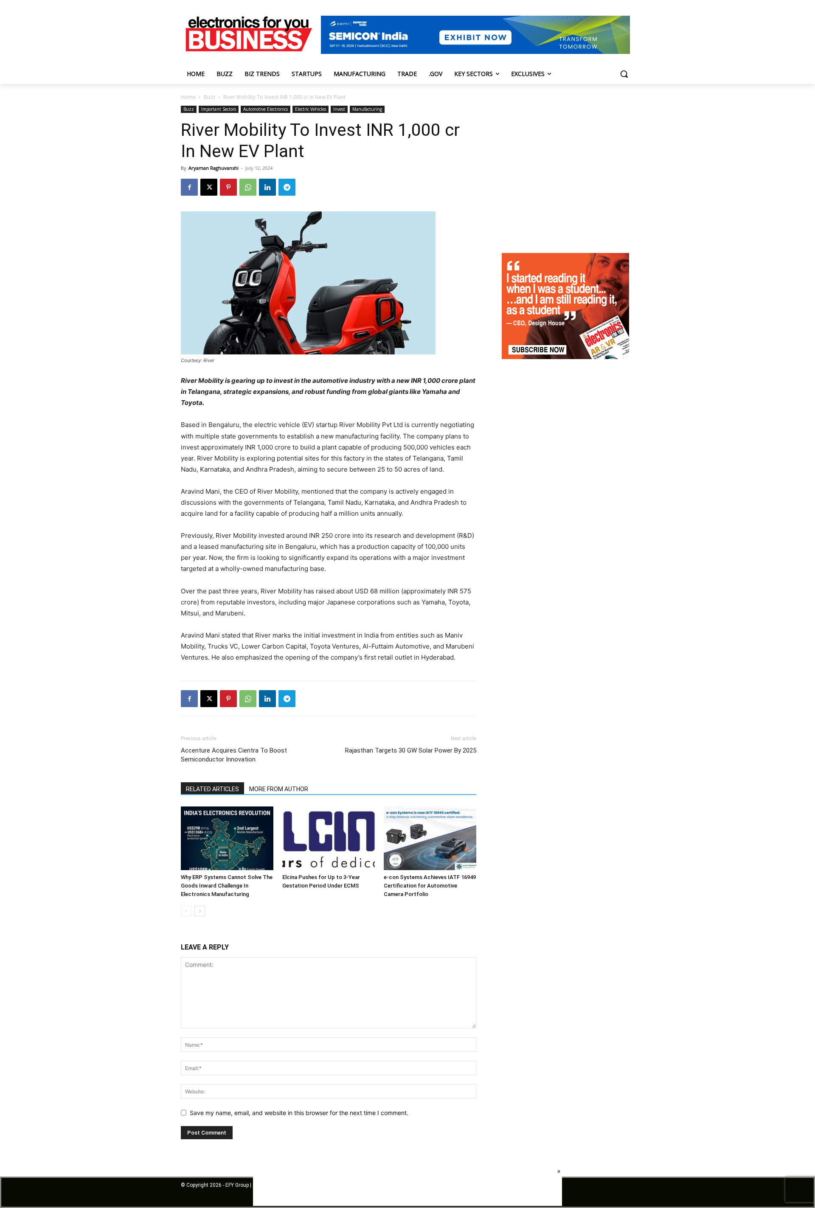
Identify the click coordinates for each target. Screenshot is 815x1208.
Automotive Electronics (265, 109)
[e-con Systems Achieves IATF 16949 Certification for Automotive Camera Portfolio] (430, 838)
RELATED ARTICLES (212, 789)
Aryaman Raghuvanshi (213, 168)
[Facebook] (189, 187)
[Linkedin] (267, 187)
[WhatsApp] (247, 187)
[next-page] (199, 911)
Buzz (209, 97)
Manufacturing (367, 109)
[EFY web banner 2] (475, 51)
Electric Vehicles (310, 109)
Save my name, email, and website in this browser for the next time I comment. (299, 1112)
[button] (624, 74)
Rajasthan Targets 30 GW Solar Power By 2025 (410, 750)
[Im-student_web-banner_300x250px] (565, 356)
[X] (208, 187)
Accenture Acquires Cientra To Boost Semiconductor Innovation (234, 755)
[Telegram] (286, 187)
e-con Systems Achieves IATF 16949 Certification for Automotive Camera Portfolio (430, 885)
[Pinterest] (228, 187)
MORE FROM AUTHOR (278, 789)
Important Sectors (218, 109)
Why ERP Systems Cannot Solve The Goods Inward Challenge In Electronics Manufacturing (227, 885)
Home (188, 97)
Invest (339, 109)
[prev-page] (186, 911)
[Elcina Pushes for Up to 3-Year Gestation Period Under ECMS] (328, 838)
